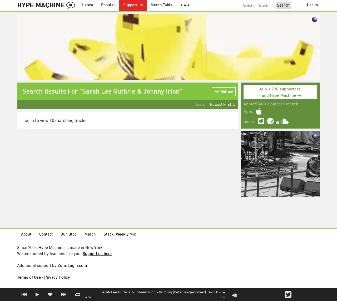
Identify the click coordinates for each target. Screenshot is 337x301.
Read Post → (217, 292)
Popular (108, 5)
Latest (87, 5)
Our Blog (69, 235)
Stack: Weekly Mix (120, 235)
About (26, 235)
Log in (312, 5)
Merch (292, 104)
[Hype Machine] (47, 5)
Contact (275, 104)
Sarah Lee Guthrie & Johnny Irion (128, 292)
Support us (133, 5)
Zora (62, 265)
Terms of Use (29, 277)
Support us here (97, 253)
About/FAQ (254, 104)
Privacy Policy (57, 277)
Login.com (77, 265)
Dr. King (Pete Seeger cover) (182, 292)
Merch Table (161, 5)
